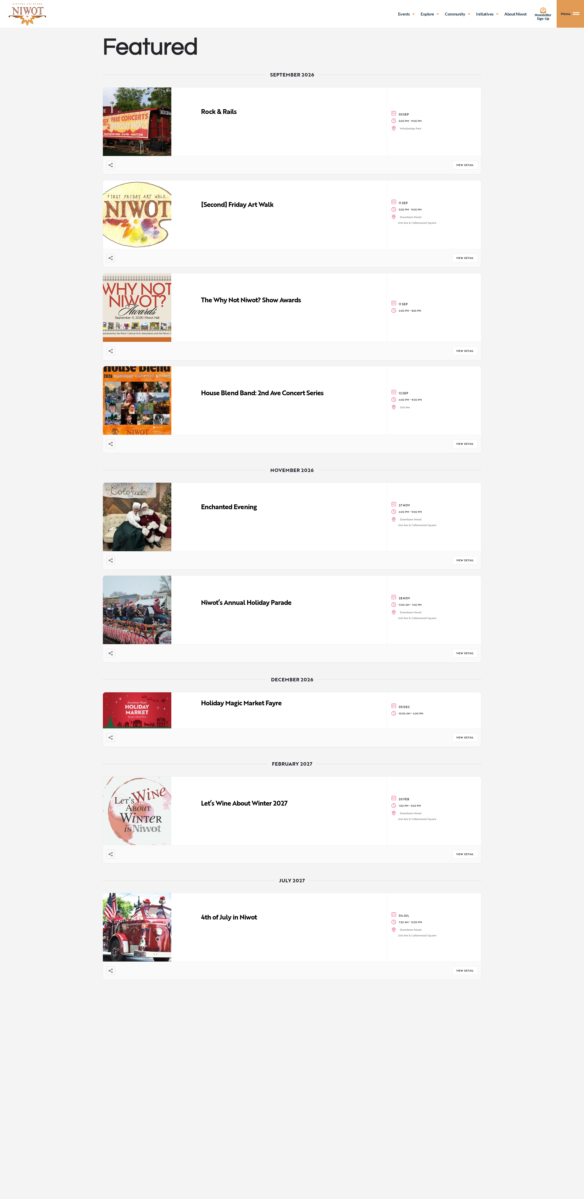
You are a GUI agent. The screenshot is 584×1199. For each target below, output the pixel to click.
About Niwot (515, 13)
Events (404, 13)
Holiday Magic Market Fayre (241, 703)
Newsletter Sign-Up (543, 17)
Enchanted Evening (229, 506)
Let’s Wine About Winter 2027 (244, 803)
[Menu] (578, 14)
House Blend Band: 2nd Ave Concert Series (262, 393)
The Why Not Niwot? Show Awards (251, 300)
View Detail (465, 165)
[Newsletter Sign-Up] (543, 10)
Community (455, 13)
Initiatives (485, 13)
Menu (566, 13)
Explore (427, 13)
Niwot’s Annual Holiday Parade (246, 602)
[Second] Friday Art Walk (237, 204)
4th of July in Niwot (229, 917)
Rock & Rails (219, 111)
